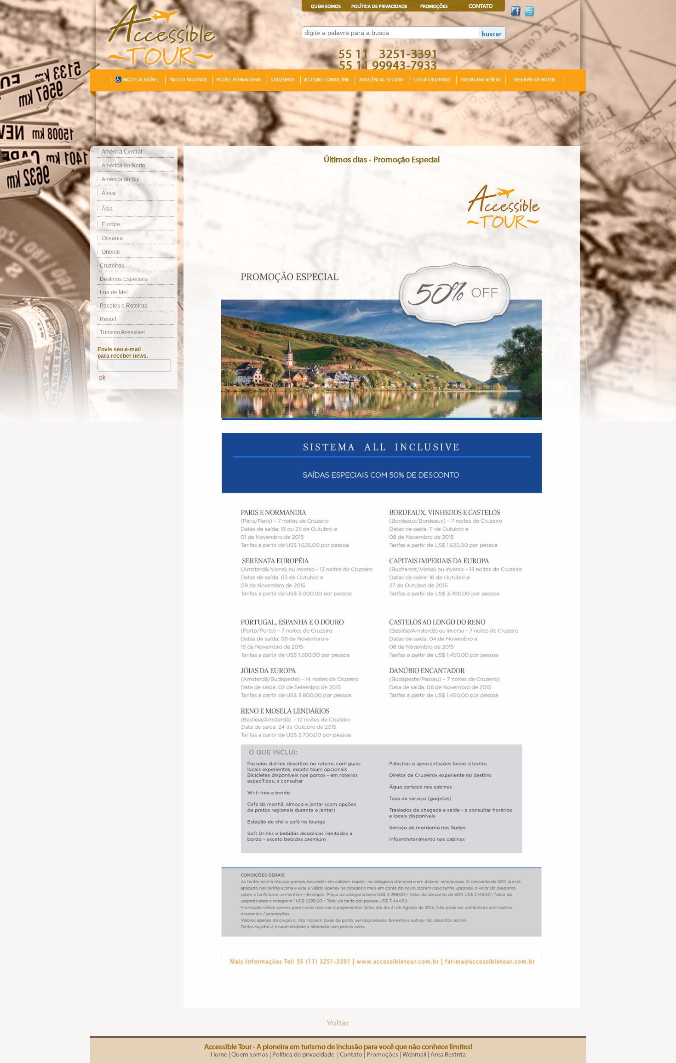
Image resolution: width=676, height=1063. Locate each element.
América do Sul (121, 179)
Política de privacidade (304, 1054)
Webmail (414, 1054)
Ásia (107, 209)
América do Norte (123, 165)
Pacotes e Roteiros (123, 306)
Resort (108, 319)
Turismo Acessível (122, 332)
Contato (351, 1054)
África (109, 193)
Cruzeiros (112, 266)
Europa (111, 224)
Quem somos (249, 1054)
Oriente (111, 252)
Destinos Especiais (124, 279)
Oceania (112, 238)
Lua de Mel (114, 292)
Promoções (382, 1054)
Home (219, 1054)
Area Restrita (448, 1054)
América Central (122, 152)
